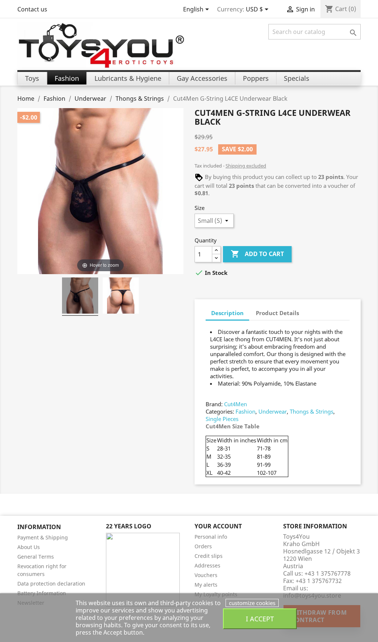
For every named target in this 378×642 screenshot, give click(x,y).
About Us (28, 546)
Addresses (207, 565)
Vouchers (206, 575)
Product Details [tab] (277, 313)
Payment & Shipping (42, 537)
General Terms (35, 556)
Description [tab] (227, 313)
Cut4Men (235, 404)
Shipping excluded (246, 165)
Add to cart (257, 253)
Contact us (32, 9)
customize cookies (252, 603)
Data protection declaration (51, 583)
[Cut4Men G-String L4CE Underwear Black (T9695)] (80, 296)
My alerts (206, 584)
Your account (218, 526)
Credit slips (209, 555)
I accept (260, 618)
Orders (203, 546)
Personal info (211, 536)
